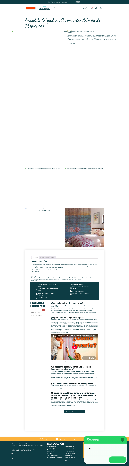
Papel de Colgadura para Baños (51, 279)
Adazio (35, 280)
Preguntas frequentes (52, 455)
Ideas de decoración (60, 15)
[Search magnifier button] (86, 9)
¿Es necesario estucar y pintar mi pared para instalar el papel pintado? (71, 368)
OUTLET (91, 15)
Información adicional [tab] (44, 257)
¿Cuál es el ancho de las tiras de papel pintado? (72, 383)
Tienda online (50, 452)
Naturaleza (79, 277)
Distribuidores (73, 15)
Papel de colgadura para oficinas (65, 279)
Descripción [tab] (35, 257)
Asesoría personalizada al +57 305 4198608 (65, 2)
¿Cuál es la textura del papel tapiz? (67, 303)
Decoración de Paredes (64, 277)
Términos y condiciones (70, 448)
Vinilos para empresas (69, 453)
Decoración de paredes (52, 450)
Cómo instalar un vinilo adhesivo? (55, 457)
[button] (122, 434)
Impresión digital (68, 455)
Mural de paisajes (73, 277)
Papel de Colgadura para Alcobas (38, 279)
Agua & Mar (38, 277)
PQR (65, 461)
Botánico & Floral (55, 277)
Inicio (37, 15)
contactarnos (59, 332)
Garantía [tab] (52, 257)
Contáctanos (67, 450)
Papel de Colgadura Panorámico (88, 277)
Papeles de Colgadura (77, 279)
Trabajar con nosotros (69, 457)
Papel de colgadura (51, 448)
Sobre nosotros (50, 459)
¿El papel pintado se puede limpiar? (67, 317)
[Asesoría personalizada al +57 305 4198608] (49, 2)
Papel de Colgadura (46, 15)
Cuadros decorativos (69, 446)
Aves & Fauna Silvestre (46, 277)
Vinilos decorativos (51, 446)
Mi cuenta (49, 453)
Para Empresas (83, 15)
